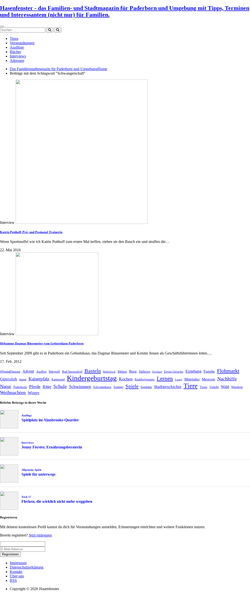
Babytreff (54, 371)
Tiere (191, 385)
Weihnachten (13, 392)
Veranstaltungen (22, 43)
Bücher (15, 52)
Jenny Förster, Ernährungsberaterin (51, 447)
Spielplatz (146, 387)
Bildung (122, 371)
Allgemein (27, 469)
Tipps (14, 38)
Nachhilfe (227, 378)
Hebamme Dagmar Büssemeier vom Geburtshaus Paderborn (41, 343)
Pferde (35, 386)
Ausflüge (17, 47)
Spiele (131, 386)
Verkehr (214, 387)
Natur (5, 386)
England (157, 371)
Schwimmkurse (102, 387)
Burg (133, 371)
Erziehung (193, 371)
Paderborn (20, 387)
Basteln (92, 371)
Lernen (165, 379)
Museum (208, 379)
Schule (60, 386)
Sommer (118, 387)
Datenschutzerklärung (26, 567)
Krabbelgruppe (145, 379)
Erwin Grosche (173, 371)
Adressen (17, 60)
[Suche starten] (49, 30)
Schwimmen (80, 386)
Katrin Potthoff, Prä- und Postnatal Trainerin (31, 232)
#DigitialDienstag (10, 371)
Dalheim (144, 371)
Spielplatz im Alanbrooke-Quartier (50, 420)
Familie (209, 371)
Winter (34, 392)
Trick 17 (26, 496)
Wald (225, 387)
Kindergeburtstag (92, 378)
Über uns (17, 576)
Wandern (237, 387)
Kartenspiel (58, 379)
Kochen (126, 379)
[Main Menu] (2, 26)
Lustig (178, 379)
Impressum (18, 563)
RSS (13, 580)
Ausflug (41, 371)
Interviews (18, 56)
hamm (22, 379)
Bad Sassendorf (72, 371)
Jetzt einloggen (40, 535)
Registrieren (10, 554)
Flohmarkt (228, 371)
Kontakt (16, 572)
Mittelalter (192, 379)
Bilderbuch (109, 371)
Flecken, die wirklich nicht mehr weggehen (56, 501)
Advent (28, 371)
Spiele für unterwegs (38, 474)
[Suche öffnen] (57, 30)
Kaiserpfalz (39, 378)
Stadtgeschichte (167, 386)
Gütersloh (8, 379)
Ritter (47, 387)
